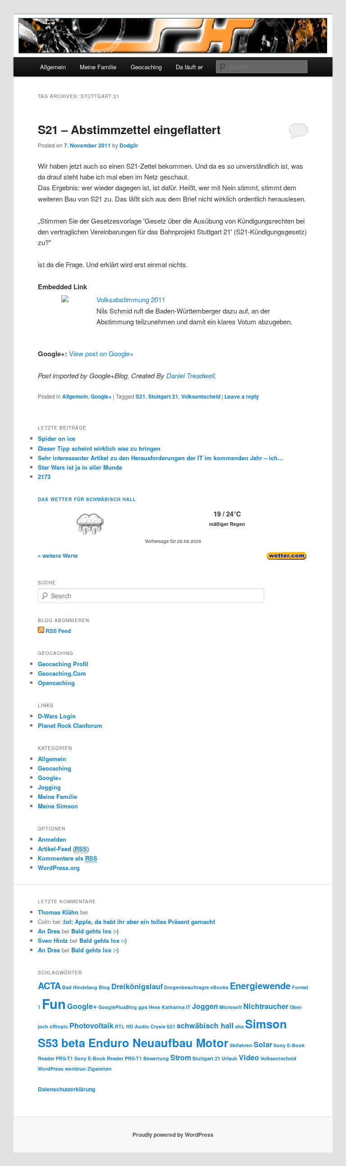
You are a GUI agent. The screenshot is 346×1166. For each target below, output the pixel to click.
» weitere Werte (58, 556)
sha (239, 1026)
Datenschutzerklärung (66, 1089)
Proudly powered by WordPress (173, 1134)
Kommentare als (67, 858)
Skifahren (241, 1045)
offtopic (59, 1026)
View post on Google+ (101, 353)
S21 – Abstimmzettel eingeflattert (129, 129)
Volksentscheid (200, 396)
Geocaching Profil (63, 663)
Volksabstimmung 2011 (130, 299)
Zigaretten (99, 1068)
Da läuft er (189, 67)
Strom (180, 1057)
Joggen (205, 1006)
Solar (263, 1044)
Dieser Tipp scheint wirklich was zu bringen (99, 448)
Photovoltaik (91, 1025)
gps (142, 1007)
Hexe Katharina (167, 1007)
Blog (104, 987)
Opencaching (56, 682)
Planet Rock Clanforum (70, 725)
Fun (54, 1003)
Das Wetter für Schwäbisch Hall (87, 499)
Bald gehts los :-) (94, 931)
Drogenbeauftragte (186, 987)
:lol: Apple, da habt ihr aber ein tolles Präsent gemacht (138, 921)
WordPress (51, 1068)
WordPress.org (59, 867)
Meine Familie (98, 67)
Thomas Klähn (58, 912)
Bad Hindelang (79, 987)
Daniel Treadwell (190, 375)
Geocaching (146, 67)
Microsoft (230, 1007)
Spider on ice (56, 438)
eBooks (219, 987)
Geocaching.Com (62, 673)
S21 (141, 396)
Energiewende (260, 985)
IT (188, 1007)
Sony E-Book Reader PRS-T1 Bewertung (121, 1058)
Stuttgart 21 (163, 396)
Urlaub (229, 1058)
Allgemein (53, 67)
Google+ (101, 396)
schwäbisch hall (205, 1025)
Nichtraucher (265, 1006)
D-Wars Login (57, 716)
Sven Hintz (53, 940)
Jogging (49, 787)
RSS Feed (57, 631)
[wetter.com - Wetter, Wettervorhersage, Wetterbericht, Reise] (286, 559)
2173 (44, 476)
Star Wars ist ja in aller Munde (80, 467)
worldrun (75, 1068)
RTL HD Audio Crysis (140, 1026)
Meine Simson (58, 806)
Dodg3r (128, 145)
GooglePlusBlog (117, 1007)
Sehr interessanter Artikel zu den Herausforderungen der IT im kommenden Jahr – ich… (160, 457)
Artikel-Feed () (63, 848)
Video (249, 1057)
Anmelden (52, 839)
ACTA (49, 985)
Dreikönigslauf (137, 986)
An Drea (49, 931)
